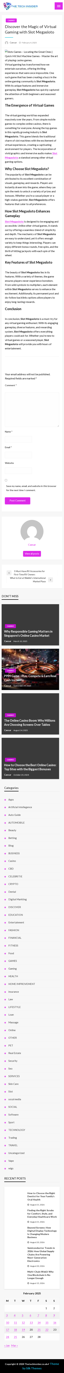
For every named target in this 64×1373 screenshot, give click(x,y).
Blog (11, 845)
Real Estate (14, 1053)
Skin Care (13, 1083)
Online (12, 1030)
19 (23, 1329)
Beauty (12, 830)
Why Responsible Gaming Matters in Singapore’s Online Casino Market (28, 633)
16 (54, 1322)
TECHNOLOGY (16, 1129)
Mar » (14, 1345)
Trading (12, 1137)
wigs (10, 1168)
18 (15, 1329)
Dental (12, 891)
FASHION (13, 930)
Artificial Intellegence (20, 807)
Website (9, 463)
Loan (11, 1014)
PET (10, 1045)
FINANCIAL (14, 937)
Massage (13, 1022)
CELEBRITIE (15, 876)
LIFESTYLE (14, 1007)
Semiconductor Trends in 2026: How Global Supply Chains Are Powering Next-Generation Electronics (41, 1254)
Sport (11, 1122)
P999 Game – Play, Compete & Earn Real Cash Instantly (30, 678)
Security (12, 1060)
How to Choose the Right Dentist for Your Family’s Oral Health (41, 1196)
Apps (11, 799)
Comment (11, 385)
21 (39, 1329)
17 (7, 1329)
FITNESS (13, 945)
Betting (12, 837)
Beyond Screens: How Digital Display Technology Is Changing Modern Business (42, 1232)
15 (46, 1322)
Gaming (12, 968)
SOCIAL (12, 1106)
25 (15, 1336)
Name (8, 431)
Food (11, 953)
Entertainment (16, 922)
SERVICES (14, 1076)
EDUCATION (15, 914)
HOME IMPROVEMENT (21, 983)
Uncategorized (16, 1152)
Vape (11, 1160)
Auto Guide (14, 814)
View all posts (32, 553)
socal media (14, 1099)
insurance (13, 991)
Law (10, 999)
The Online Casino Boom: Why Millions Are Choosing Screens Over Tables (29, 722)
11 (15, 1322)
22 (46, 1329)
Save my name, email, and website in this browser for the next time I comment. (31, 488)
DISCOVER (14, 907)
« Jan (7, 1345)
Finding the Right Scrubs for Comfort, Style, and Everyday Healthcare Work (42, 1213)
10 (7, 1322)
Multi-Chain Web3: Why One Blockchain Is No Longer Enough (40, 1274)
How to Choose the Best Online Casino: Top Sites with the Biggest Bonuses (30, 767)
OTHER (12, 1037)
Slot (10, 1091)
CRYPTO (13, 883)
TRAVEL (13, 1145)
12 (23, 1322)
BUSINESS (14, 853)
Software (13, 1114)
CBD (11, 868)
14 (39, 1322)
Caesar (13, 42)
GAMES (12, 960)
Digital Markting (17, 899)
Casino (11, 20)
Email (8, 447)
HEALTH (13, 976)
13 (31, 1322)
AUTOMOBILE (16, 822)
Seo (10, 1068)
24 (7, 1336)
